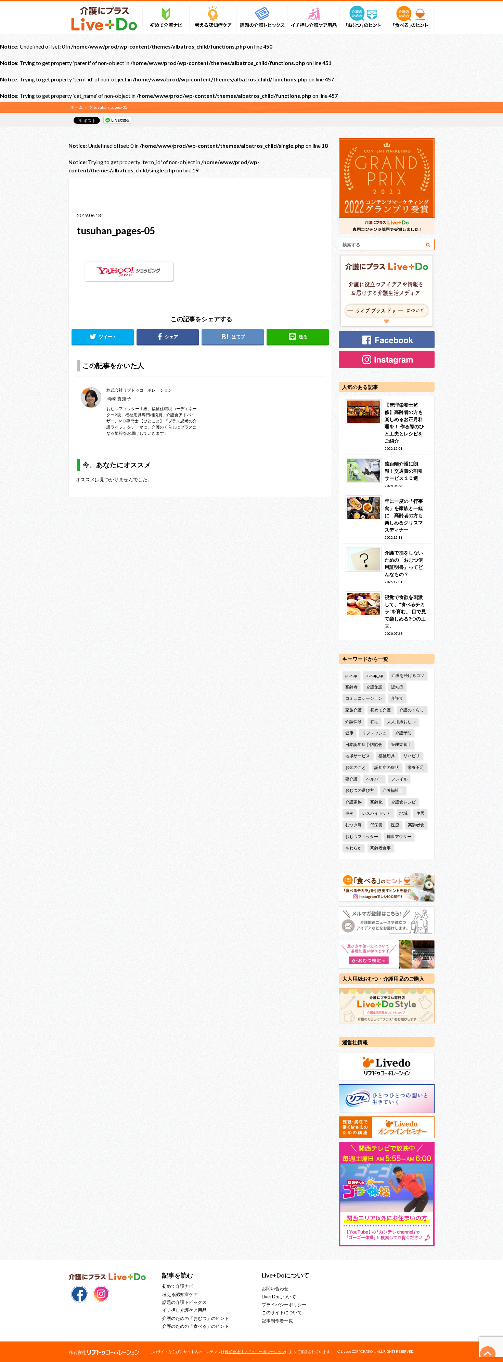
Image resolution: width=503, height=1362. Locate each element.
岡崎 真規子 (118, 399)
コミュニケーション (363, 698)
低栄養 (376, 824)
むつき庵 (353, 824)
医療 (395, 824)
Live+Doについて (279, 1296)
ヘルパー (374, 779)
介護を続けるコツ (407, 675)
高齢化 (376, 801)
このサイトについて (282, 1312)
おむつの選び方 (359, 790)
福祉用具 (386, 755)
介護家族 (353, 801)
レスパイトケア (376, 813)
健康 (349, 732)
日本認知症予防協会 (363, 744)
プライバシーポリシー (284, 1304)
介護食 (397, 698)
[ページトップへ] (488, 1354)
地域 (403, 813)
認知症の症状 (386, 767)
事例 (349, 813)
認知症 (397, 687)
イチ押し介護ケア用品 (184, 1310)
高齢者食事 (380, 847)
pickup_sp (374, 675)
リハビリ (411, 755)
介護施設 (374, 687)
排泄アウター (399, 836)
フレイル (399, 779)
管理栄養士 (401, 744)
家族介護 (353, 709)
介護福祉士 (393, 790)
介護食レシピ (403, 801)
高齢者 (351, 687)
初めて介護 (380, 709)
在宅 (374, 721)
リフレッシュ (374, 732)
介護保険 (353, 721)
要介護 (351, 779)
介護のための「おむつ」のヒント (195, 1318)
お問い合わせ (275, 1288)
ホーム (76, 107)
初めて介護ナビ (177, 1286)
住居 (420, 813)
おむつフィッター (361, 836)
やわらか (353, 847)
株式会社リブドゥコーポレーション (255, 1351)
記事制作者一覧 (277, 1320)
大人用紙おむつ (401, 721)
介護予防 (403, 732)
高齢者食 (416, 824)
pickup (351, 675)
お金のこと (355, 767)
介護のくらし (411, 709)
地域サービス (357, 755)
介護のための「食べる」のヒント (195, 1326)
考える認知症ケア (180, 1294)
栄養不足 (416, 767)
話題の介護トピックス (184, 1302)
